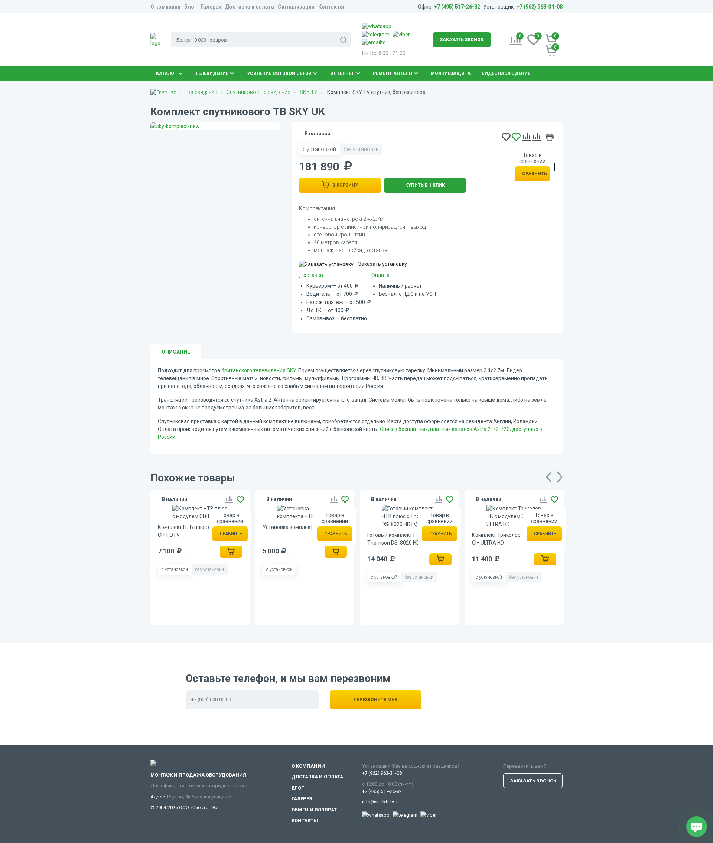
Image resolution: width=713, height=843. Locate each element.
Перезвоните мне (375, 699)
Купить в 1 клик (425, 185)
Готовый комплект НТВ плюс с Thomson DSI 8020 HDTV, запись (406, 539)
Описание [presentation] (176, 352)
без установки (361, 149)
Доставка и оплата (249, 7)
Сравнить (534, 173)
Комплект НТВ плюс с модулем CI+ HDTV (196, 531)
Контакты (331, 7)
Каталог (166, 73)
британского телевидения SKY (258, 370)
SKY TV (309, 92)
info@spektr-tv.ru (380, 801)
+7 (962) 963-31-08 (540, 7)
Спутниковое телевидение (258, 92)
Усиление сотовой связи (279, 73)
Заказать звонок (462, 39)
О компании (165, 7)
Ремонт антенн (392, 73)
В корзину (344, 185)
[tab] (175, 351)
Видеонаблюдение (506, 73)
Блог (190, 7)
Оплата (380, 275)
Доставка (311, 275)
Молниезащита (451, 73)
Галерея (211, 7)
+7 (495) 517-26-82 (457, 7)
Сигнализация (296, 7)
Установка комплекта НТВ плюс (302, 527)
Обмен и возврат (314, 810)
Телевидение (211, 73)
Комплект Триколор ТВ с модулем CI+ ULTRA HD (514, 539)
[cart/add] (231, 552)
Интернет (342, 73)
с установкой (319, 149)
